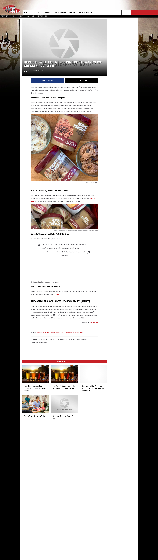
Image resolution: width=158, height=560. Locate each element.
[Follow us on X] (124, 12)
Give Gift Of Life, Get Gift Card (35, 416)
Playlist (47, 12)
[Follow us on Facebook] (119, 12)
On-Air (33, 12)
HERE (57, 294)
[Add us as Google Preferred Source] (114, 12)
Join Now (63, 12)
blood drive (42, 339)
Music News (30, 16)
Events (55, 12)
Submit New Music (42, 16)
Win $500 (12, 16)
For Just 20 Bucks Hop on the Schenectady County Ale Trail (64, 387)
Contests (72, 12)
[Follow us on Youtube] (128, 12)
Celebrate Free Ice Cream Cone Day (64, 417)
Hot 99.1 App (20, 16)
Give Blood (62, 339)
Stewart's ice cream (81, 339)
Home (26, 12)
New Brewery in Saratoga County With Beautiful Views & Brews (35, 388)
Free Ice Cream (50, 339)
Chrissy (29, 70)
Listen (40, 12)
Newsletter (89, 12)
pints (73, 339)
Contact (80, 12)
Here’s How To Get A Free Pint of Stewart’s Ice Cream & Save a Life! (60, 332)
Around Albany (42, 342)
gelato (57, 339)
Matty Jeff (94, 322)
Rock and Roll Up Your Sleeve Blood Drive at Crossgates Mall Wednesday (93, 388)
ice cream (69, 339)
